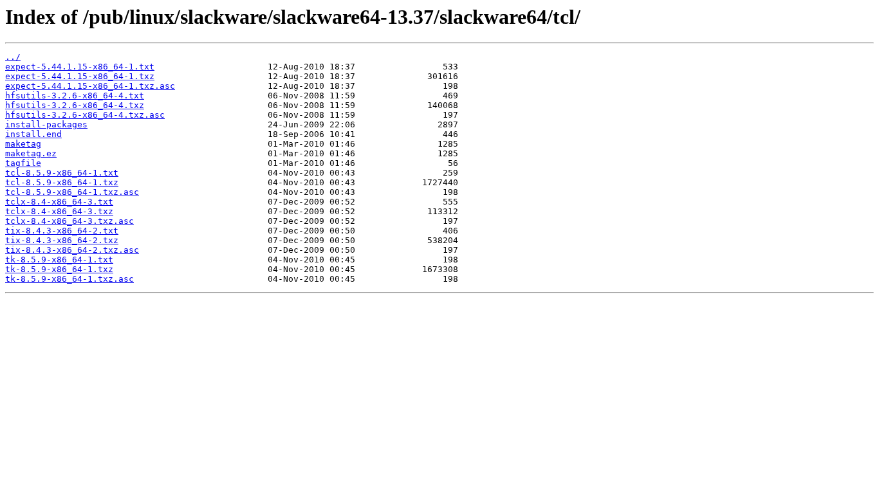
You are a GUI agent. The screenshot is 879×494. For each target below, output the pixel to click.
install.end (33, 134)
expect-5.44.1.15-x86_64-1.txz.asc (90, 86)
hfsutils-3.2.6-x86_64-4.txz (74, 105)
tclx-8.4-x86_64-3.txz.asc (69, 221)
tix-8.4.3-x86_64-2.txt (61, 230)
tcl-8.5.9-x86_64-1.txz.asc (72, 192)
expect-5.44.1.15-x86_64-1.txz (79, 76)
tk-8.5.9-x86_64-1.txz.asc (69, 279)
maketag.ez (31, 153)
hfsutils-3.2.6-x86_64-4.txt (74, 95)
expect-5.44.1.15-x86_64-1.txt (79, 66)
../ (13, 57)
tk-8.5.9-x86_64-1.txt (59, 259)
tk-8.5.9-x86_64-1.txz (59, 269)
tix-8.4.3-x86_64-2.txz (61, 240)
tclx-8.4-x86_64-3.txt (59, 201)
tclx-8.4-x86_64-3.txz (59, 211)
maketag (23, 144)
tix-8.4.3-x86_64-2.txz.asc (72, 250)
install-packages (46, 124)
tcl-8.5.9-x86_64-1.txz (61, 182)
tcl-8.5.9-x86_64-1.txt (61, 173)
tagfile (23, 163)
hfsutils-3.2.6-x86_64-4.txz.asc (85, 115)
